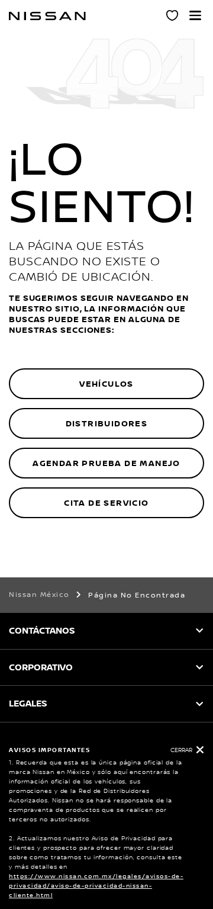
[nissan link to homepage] (47, 16)
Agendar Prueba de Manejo (106, 463)
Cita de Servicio (106, 503)
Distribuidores (107, 424)
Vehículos (106, 384)
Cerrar (181, 750)
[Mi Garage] (173, 17)
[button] (195, 15)
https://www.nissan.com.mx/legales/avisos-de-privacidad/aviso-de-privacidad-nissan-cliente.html (96, 885)
